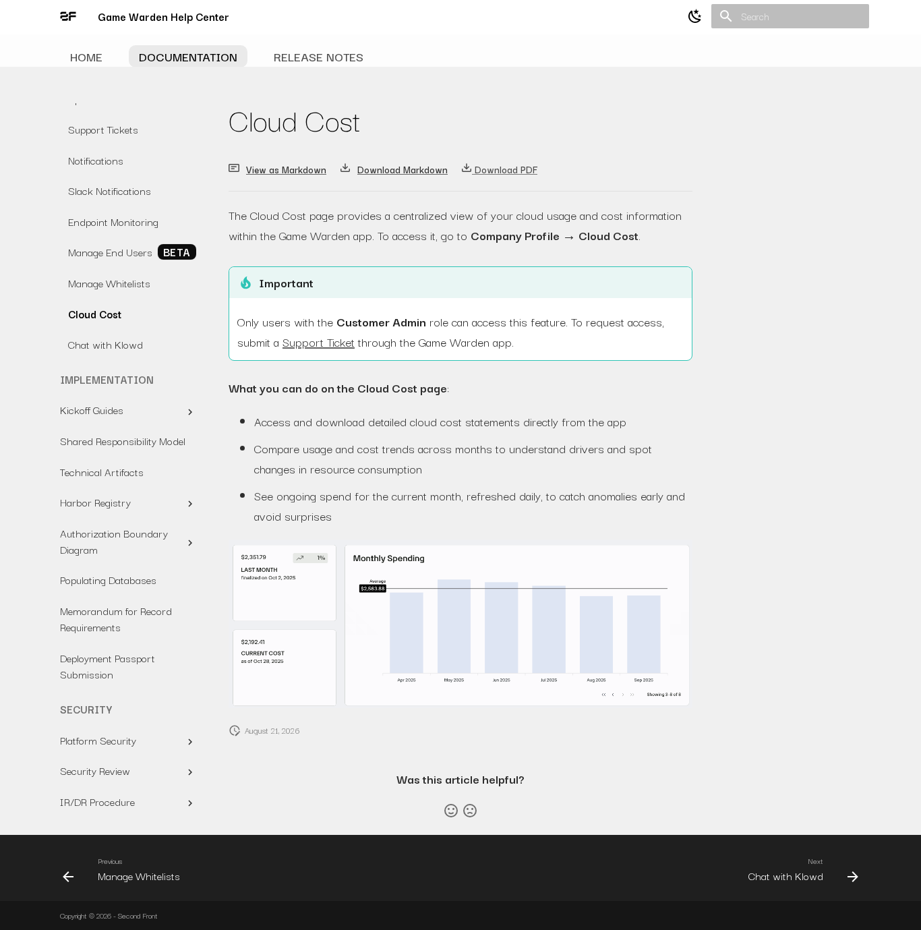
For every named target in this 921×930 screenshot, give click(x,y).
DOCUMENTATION (188, 56)
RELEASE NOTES (318, 56)
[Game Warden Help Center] (68, 16)
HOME (86, 56)
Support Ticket (319, 341)
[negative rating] (470, 811)
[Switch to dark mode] (695, 16)
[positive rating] (451, 811)
